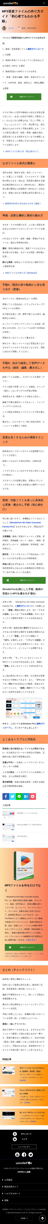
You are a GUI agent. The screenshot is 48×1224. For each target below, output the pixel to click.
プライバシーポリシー (16, 1209)
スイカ (10, 28)
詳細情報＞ (23, 1080)
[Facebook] (24, 1154)
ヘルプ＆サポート (12, 1193)
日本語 (23, 1218)
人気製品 (8, 1180)
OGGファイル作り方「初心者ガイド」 (22, 151)
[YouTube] (17, 1154)
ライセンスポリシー (31, 1209)
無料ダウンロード (36, 49)
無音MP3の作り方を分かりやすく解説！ (23, 203)
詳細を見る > (31, 940)
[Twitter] (30, 1154)
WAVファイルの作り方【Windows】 (21, 273)
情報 (6, 1200)
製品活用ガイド (11, 1187)
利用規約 (5, 1209)
